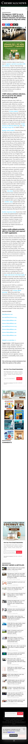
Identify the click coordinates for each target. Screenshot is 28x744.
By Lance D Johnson (16, 579)
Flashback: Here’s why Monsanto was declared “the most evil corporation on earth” (16, 610)
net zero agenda (13, 354)
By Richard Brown (16, 684)
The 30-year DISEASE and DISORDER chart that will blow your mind (16, 653)
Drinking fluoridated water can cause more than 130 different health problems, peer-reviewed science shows (16, 602)
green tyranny (12, 350)
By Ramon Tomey (15, 664)
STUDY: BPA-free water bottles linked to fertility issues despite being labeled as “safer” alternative (16, 625)
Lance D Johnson (13, 22)
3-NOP (12, 343)
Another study (9, 201)
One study (10, 191)
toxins (18, 355)
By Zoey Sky (15, 634)
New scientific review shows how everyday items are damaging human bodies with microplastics (16, 618)
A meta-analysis (13, 111)
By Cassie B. (15, 620)
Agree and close (13, 735)
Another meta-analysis (8, 130)
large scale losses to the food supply (14, 275)
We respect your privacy (19, 721)
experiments (18, 348)
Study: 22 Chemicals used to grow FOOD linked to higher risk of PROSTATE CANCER (15, 632)
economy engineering (8, 348)
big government (19, 343)
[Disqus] (14, 463)
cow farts (19, 346)
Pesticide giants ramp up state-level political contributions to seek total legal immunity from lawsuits (16, 682)
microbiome (13, 352)
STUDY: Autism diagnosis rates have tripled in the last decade (15, 675)
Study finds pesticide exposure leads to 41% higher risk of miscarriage (16, 701)
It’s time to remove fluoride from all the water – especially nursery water (16, 688)
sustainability (12, 355)
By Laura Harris (15, 627)
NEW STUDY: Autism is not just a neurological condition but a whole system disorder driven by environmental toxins (15, 639)
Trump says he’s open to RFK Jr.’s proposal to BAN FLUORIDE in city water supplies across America (15, 694)
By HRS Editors (15, 570)
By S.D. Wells (14, 656)
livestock (19, 350)
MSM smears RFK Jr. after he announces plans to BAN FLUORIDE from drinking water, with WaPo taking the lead (16, 661)
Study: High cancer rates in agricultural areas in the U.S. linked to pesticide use (16, 647)
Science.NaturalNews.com (9, 320)
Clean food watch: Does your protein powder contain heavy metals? (16, 568)
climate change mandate (9, 346)
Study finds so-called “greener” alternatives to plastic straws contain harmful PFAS (16, 669)
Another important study (9, 212)
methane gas (5, 352)
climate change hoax (16, 345)
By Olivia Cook (15, 650)
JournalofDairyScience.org (9, 317)
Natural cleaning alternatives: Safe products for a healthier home (15, 588)
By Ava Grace (15, 671)
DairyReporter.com (7, 314)
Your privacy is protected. (8, 382)
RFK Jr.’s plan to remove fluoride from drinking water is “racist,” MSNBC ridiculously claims (16, 595)
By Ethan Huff (15, 597)
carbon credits (6, 345)
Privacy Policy (11, 732)
